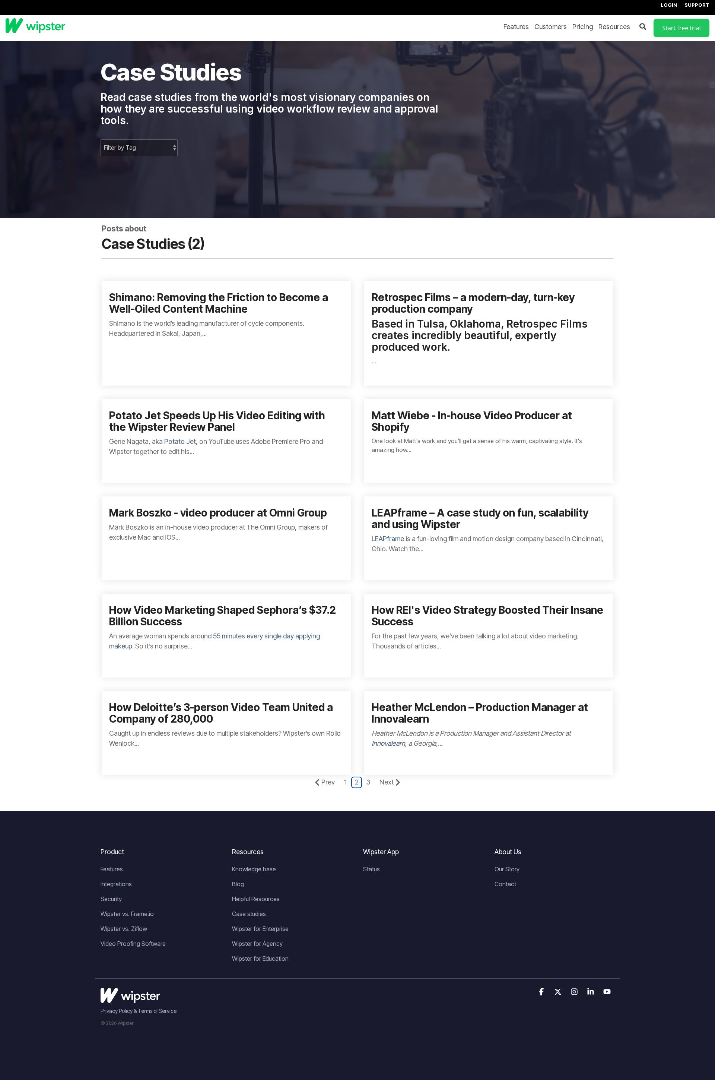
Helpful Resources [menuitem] (256, 899)
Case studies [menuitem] (249, 914)
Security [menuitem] (111, 899)
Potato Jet (180, 441)
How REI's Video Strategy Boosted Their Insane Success (487, 616)
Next (386, 782)
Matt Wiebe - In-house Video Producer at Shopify (472, 421)
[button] (542, 992)
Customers (550, 27)
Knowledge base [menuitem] (254, 869)
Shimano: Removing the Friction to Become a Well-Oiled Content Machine (218, 303)
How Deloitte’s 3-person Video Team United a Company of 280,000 (221, 713)
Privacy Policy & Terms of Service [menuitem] (139, 1011)
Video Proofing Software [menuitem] (133, 943)
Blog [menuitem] (238, 884)
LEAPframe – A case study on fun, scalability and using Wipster (480, 518)
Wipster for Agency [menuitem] (257, 943)
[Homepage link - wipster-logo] (130, 999)
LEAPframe (388, 539)
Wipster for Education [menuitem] (260, 958)
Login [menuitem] (669, 5)
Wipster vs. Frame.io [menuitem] (127, 914)
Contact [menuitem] (505, 884)
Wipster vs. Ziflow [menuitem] (124, 928)
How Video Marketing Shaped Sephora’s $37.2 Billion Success (222, 616)
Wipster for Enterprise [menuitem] (260, 928)
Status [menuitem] (371, 869)
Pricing (582, 27)
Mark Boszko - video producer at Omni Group (218, 512)
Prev (328, 782)
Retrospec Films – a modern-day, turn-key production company (473, 303)
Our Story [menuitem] (507, 869)
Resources (614, 27)
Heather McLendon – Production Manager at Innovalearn (480, 713)
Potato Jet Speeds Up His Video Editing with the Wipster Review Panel (217, 421)
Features (516, 27)
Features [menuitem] (112, 869)
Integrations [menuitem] (116, 884)
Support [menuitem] (696, 5)
